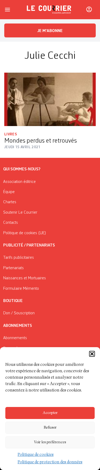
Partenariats (13, 268)
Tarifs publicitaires (18, 258)
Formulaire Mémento (21, 289)
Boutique (13, 301)
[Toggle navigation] (7, 9)
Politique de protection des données (50, 462)
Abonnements (15, 338)
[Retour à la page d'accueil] (49, 9)
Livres (10, 134)
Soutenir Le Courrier (20, 212)
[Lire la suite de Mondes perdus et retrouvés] (50, 99)
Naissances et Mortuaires (24, 278)
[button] (92, 354)
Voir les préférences (50, 442)
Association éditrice (19, 182)
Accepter (50, 413)
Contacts (10, 223)
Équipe (9, 192)
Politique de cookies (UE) (24, 233)
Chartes (9, 202)
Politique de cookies (36, 455)
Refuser (50, 428)
